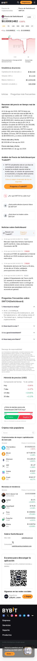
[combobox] (18, 433)
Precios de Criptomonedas (7, 9)
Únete (9, 654)
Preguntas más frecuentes (22, 94)
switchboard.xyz (27, 538)
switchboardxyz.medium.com (21, 546)
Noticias (4, 94)
